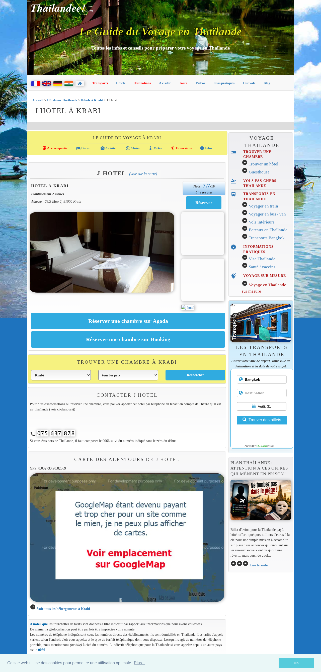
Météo (155, 148)
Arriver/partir (55, 148)
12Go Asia (261, 446)
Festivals (249, 83)
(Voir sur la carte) (143, 174)
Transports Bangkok (267, 238)
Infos (206, 148)
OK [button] (296, 663)
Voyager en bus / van (267, 214)
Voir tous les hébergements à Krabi (63, 609)
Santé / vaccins (262, 267)
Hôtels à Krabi (92, 100)
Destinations (142, 83)
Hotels (120, 83)
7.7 (206, 185)
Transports (100, 83)
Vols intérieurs (262, 222)
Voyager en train (263, 206)
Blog (267, 83)
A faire (132, 148)
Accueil (38, 100)
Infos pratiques (223, 83)
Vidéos (200, 83)
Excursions (181, 148)
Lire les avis (204, 192)
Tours (183, 83)
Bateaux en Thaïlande (268, 230)
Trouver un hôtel (263, 164)
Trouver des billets (265, 420)
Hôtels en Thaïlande (62, 100)
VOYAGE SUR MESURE (264, 276)
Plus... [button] (139, 663)
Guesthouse (259, 172)
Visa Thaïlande (262, 259)
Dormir (84, 148)
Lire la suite (259, 565)
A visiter (165, 83)
